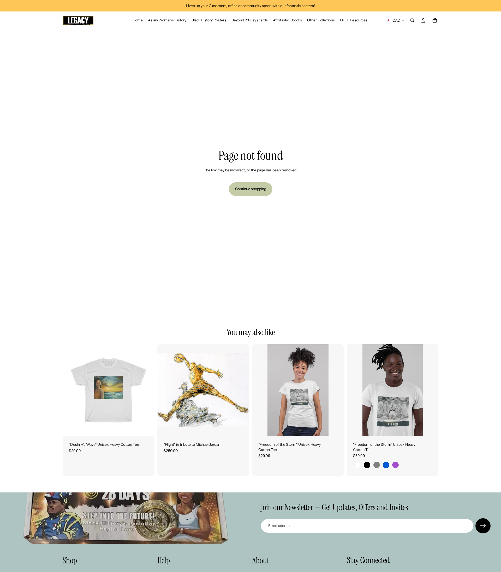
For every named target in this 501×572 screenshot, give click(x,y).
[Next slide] (241, 390)
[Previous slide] (165, 390)
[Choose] (146, 427)
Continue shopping (250, 188)
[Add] (241, 427)
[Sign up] (483, 525)
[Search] (412, 20)
